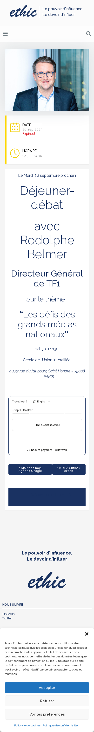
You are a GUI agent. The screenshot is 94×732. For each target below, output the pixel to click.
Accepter (47, 688)
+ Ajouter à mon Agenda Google (30, 469)
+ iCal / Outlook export (68, 469)
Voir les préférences (47, 714)
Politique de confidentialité (60, 725)
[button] (86, 634)
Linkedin (8, 614)
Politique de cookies (27, 725)
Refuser (47, 701)
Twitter (7, 618)
